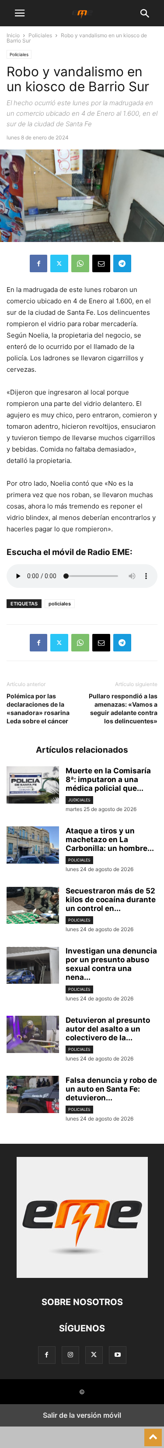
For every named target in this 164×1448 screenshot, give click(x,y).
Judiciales (79, 799)
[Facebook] (38, 263)
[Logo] (82, 1275)
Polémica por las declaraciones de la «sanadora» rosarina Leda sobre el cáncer (38, 708)
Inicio (13, 35)
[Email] (101, 263)
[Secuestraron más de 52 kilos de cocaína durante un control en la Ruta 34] (33, 906)
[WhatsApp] (80, 263)
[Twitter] (59, 263)
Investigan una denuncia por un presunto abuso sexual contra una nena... (111, 964)
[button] (20, 13)
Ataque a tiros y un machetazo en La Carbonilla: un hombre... (110, 839)
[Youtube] (117, 1355)
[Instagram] (70, 1355)
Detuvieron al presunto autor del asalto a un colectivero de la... (108, 1029)
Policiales (40, 35)
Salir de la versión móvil (82, 1415)
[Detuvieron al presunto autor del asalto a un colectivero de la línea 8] (33, 1035)
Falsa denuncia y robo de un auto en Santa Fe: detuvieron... (111, 1089)
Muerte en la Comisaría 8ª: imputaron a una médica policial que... (108, 779)
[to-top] (153, 1433)
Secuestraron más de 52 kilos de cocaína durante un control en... (111, 899)
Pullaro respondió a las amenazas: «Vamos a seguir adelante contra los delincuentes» (123, 708)
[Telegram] (122, 263)
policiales (60, 604)
